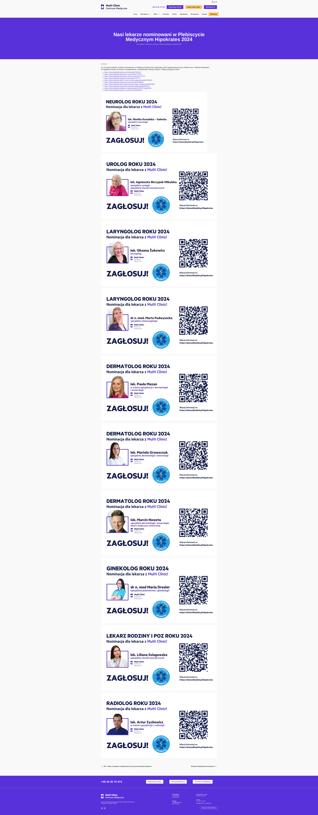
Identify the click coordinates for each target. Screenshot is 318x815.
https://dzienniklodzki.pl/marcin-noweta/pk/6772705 (123, 74)
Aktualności (183, 14)
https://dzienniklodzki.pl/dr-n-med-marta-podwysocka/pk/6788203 (128, 80)
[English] (212, 2)
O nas (135, 14)
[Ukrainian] (216, 2)
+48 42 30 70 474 (158, 7)
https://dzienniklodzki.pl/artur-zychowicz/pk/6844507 (123, 90)
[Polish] (214, 2)
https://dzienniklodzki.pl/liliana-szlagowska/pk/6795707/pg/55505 (127, 88)
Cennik (174, 14)
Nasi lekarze (144, 14)
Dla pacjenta (195, 14)
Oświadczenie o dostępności (203, 803)
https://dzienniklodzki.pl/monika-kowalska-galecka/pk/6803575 (127, 86)
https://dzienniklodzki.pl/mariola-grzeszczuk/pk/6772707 (124, 76)
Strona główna (140, 44)
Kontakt (204, 14)
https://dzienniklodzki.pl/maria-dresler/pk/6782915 (122, 72)
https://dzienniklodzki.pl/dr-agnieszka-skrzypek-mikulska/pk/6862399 (129, 84)
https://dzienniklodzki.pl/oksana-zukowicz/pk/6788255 (123, 82)
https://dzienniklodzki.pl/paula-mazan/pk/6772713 (122, 78)
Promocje (166, 14)
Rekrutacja (213, 14)
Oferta (155, 14)
